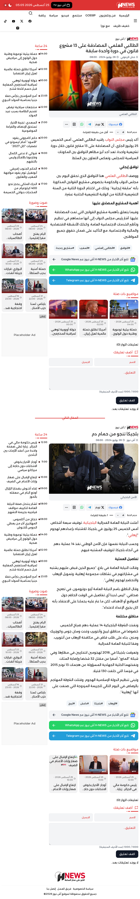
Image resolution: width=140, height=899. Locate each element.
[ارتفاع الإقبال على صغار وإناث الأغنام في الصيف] (63, 774)
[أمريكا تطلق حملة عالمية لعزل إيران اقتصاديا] (93, 318)
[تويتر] (22, 21)
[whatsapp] (81, 124)
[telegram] (89, 124)
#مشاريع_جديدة (65, 248)
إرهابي (132, 535)
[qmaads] (70, 877)
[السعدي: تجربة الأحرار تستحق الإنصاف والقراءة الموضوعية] (24, 128)
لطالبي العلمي (116, 176)
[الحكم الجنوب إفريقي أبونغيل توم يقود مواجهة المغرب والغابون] (24, 174)
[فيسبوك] (30, 21)
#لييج (71, 703)
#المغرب (84, 248)
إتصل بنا (51, 888)
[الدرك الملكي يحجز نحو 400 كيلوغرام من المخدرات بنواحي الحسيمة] (24, 189)
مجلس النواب (115, 140)
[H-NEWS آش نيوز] (125, 5)
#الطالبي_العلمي (105, 248)
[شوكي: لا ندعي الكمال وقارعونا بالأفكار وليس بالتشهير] (24, 158)
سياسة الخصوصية (83, 888)
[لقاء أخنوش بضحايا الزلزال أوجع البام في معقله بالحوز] (24, 494)
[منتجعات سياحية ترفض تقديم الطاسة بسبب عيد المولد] (24, 112)
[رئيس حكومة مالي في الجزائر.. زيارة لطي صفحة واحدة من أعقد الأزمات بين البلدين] (124, 774)
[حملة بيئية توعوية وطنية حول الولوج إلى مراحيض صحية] (124, 318)
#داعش (84, 703)
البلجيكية (89, 523)
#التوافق (125, 248)
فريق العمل (64, 888)
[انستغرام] (18, 28)
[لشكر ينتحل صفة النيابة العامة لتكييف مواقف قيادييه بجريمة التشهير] (24, 509)
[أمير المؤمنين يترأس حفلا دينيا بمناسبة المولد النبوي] (24, 99)
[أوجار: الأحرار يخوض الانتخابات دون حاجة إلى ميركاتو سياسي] (93, 774)
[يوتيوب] (13, 21)
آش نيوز (119, 38)
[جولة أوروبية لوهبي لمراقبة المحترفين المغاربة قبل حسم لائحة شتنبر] (63, 318)
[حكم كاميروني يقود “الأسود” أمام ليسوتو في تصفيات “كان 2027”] (24, 143)
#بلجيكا (98, 703)
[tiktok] (5, 21)
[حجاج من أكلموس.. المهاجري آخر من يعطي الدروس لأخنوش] (24, 524)
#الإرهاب (112, 703)
